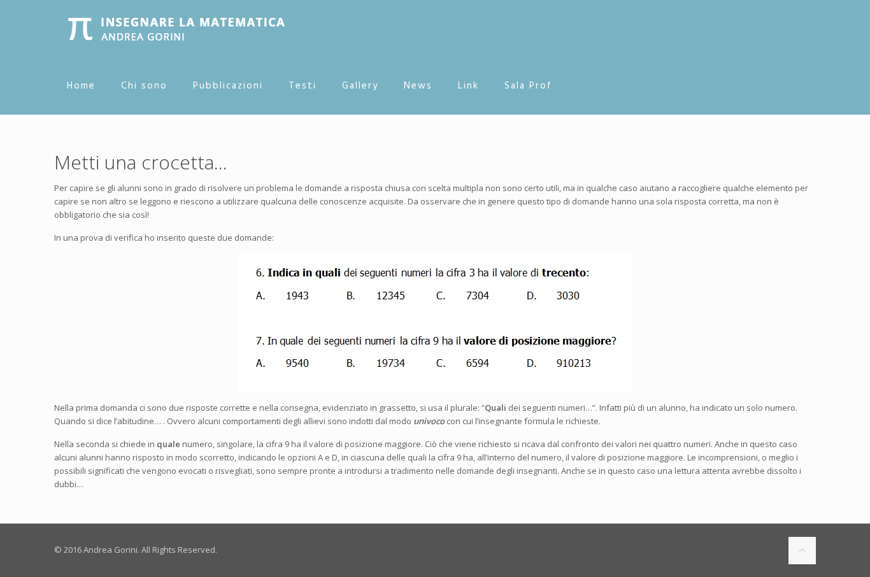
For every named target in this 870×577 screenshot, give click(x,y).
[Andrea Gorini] (177, 28)
